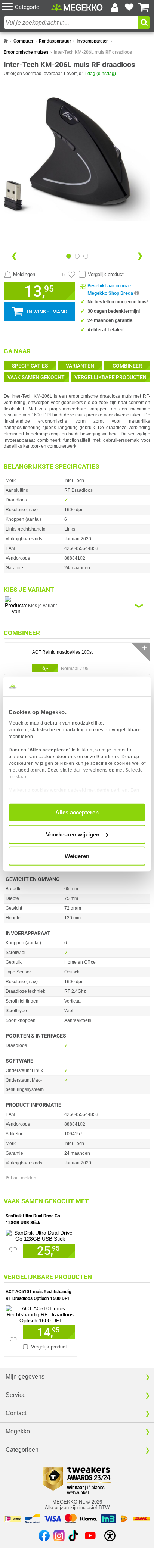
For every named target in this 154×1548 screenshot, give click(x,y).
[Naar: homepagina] (6, 41)
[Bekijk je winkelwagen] (144, 7)
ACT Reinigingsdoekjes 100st (62, 652)
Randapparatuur (55, 41)
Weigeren (77, 856)
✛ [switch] (144, 648)
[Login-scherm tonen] (114, 7)
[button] (26, 7)
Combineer (127, 366)
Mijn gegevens (25, 1376)
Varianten (80, 366)
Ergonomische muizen (26, 52)
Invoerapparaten (93, 41)
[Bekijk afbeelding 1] (77, 256)
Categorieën (22, 1450)
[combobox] (71, 22)
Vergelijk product (106, 274)
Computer (23, 41)
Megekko (18, 1431)
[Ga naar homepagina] (76, 7)
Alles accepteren (77, 812)
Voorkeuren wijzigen (72, 834)
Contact (16, 1413)
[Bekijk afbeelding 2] (85, 256)
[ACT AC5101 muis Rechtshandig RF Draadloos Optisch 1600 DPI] (40, 1312)
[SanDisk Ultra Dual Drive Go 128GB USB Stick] (40, 1234)
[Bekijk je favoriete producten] (129, 7)
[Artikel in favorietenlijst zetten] (71, 274)
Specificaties (30, 366)
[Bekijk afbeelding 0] (68, 256)
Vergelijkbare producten (110, 377)
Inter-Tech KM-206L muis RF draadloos (93, 52)
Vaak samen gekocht (36, 377)
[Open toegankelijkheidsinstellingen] (110, 1535)
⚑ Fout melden (21, 1177)
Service (16, 1395)
